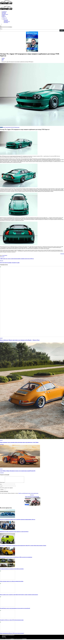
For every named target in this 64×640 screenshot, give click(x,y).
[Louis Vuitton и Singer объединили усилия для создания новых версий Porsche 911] (20, 467)
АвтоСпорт (4, 12)
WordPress (12, 638)
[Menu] (0, 5)
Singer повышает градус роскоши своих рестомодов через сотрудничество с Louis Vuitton (19, 442)
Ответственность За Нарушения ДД (8, 635)
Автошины (6, 19)
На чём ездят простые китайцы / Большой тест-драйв (9, 262)
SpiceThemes (24, 638)
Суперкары (4, 16)
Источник (62, 253)
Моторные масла (7, 21)
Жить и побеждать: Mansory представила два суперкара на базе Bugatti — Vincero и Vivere (19, 340)
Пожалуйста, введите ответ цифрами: (6, 487)
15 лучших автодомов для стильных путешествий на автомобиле (12, 568)
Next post (1, 260)
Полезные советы (5, 14)
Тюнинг (3, 15)
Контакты (3, 636)
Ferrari (4, 127)
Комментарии (2, 482)
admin (9, 127)
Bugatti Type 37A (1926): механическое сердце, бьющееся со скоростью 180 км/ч (14, 531)
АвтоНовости (4, 11)
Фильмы (5, 17)
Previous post (2, 256)
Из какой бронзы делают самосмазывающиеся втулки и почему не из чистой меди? (15, 608)
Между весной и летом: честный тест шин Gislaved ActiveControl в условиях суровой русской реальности (19, 594)
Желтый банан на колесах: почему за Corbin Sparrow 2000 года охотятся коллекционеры (16, 557)
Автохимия (6, 20)
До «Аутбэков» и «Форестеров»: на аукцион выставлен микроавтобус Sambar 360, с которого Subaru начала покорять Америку (23, 545)
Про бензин (6, 22)
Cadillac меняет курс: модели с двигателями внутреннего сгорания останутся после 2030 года (17, 258)
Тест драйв (4, 13)
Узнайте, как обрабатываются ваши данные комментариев (28, 493)
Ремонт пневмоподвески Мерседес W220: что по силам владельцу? (12, 633)
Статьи (3, 18)
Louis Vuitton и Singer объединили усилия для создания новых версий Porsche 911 (17, 470)
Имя (1, 484)
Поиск (1, 28)
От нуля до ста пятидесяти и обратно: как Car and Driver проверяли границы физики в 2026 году (17, 519)
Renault (6, 127)
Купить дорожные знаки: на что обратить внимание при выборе (11, 581)
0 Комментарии (16, 127)
